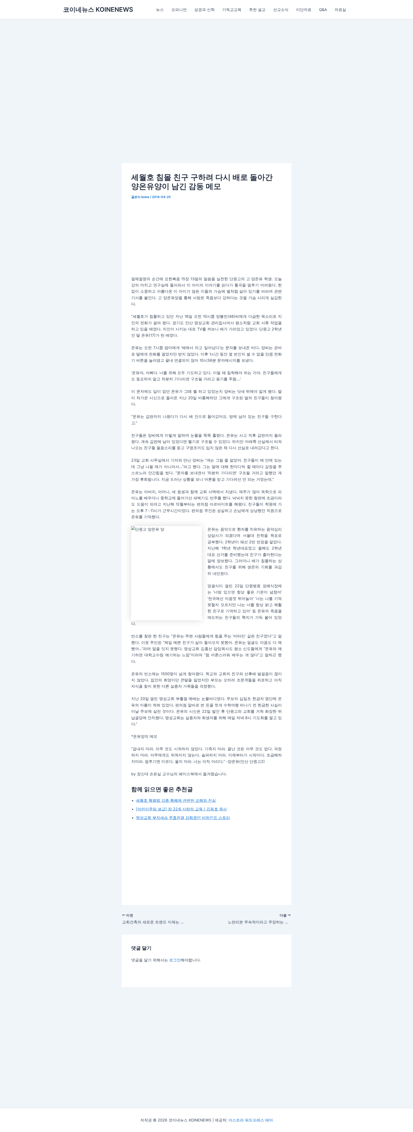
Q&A (323, 9)
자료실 (340, 9)
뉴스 (160, 9)
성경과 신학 (204, 9)
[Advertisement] (206, 99)
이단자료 (303, 9)
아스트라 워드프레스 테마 (250, 1120)
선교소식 (280, 9)
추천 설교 (257, 9)
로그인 (175, 960)
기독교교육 (231, 9)
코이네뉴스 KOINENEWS (98, 9)
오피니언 (179, 9)
